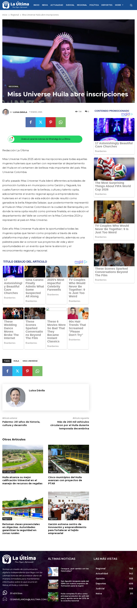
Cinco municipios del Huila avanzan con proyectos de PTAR (65, 480)
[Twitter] (41, 122)
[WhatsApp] (61, 122)
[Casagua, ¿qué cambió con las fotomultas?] (53, 571)
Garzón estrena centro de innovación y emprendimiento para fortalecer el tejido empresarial (67, 529)
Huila (16, 361)
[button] (131, 5)
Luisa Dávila (20, 112)
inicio (4, 14)
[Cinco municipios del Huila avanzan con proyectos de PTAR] (68, 459)
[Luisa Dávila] (6, 112)
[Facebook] (31, 122)
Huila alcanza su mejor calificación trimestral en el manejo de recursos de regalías (22, 480)
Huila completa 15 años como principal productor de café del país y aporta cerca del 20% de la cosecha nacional (75, 597)
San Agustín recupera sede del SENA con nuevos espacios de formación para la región (75, 583)
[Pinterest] (51, 122)
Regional (15, 14)
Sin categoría (9, 472)
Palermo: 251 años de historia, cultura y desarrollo (21, 423)
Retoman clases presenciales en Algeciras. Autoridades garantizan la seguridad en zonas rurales (21, 529)
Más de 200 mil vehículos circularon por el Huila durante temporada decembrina (69, 425)
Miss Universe (30, 361)
